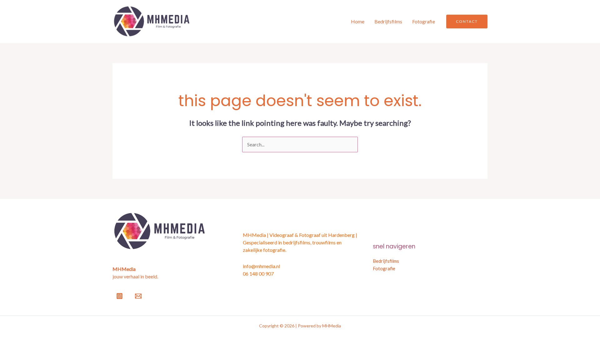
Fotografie (423, 21)
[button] (467, 21)
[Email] (138, 296)
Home (357, 21)
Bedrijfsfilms (388, 21)
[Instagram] (119, 296)
